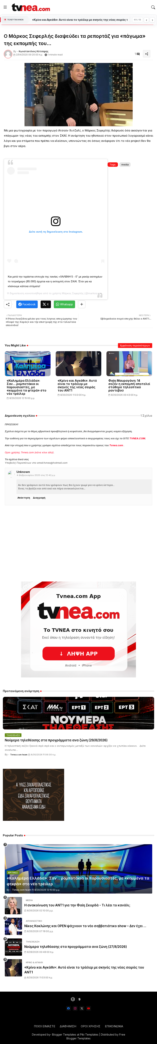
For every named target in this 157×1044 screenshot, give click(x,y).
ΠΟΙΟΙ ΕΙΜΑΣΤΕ (44, 1026)
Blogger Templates (64, 1034)
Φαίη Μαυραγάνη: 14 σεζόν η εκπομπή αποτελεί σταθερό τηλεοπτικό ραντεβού (129, 385)
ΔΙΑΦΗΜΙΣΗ (68, 1026)
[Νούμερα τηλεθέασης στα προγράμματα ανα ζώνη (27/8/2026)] (13, 947)
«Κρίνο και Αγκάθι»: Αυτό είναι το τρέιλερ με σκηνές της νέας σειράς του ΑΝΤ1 (77, 385)
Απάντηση (23, 497)
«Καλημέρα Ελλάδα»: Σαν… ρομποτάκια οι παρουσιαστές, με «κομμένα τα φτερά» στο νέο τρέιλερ (26, 387)
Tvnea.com (116, 445)
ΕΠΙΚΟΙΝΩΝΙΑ (114, 1026)
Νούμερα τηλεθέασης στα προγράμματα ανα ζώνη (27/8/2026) (75, 947)
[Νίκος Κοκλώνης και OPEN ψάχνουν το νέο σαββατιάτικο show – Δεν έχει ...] (13, 926)
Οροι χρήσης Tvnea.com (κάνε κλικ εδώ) (29, 452)
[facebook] (68, 1008)
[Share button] (81, 304)
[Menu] (5, 7)
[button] (153, 7)
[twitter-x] (81, 1008)
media (125, 164)
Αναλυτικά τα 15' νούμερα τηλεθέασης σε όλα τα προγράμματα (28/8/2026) (80, 19)
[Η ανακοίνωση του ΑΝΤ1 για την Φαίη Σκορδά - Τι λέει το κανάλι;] (13, 905)
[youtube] (88, 1008)
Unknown (23, 472)
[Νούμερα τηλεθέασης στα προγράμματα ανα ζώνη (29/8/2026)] (78, 713)
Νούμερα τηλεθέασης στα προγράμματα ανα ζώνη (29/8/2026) (56, 740)
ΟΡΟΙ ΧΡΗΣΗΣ (90, 1026)
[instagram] (75, 1008)
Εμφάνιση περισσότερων (135, 345)
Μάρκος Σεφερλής (73, 293)
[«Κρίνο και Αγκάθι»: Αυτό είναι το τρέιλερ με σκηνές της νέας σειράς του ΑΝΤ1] (13, 967)
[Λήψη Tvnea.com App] (78, 629)
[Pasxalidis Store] (33, 819)
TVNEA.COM (137, 438)
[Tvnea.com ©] (30, 7)
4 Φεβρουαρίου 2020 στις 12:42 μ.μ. (36, 475)
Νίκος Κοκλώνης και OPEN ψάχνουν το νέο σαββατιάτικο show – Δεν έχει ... (85, 926)
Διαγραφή (39, 497)
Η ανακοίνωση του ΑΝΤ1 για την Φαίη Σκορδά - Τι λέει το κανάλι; (77, 905)
